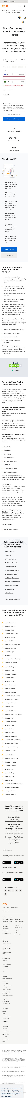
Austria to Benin (9, 630)
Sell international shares (7, 995)
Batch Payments (18, 927)
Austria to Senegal (10, 732)
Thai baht (9, 589)
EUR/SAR (5, 512)
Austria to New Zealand (12, 699)
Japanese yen (10, 559)
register (13, 108)
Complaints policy (6, 1016)
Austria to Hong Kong (11, 662)
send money (21, 425)
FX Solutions (5, 926)
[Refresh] (4, 60)
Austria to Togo (9, 769)
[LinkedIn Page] (9, 890)
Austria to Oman (9, 706)
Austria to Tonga (9, 773)
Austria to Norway (10, 703)
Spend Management (19, 921)
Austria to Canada (10, 637)
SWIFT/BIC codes (6, 960)
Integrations (17, 930)
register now (12, 425)
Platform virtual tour (6, 943)
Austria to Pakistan (10, 711)
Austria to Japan (9, 681)
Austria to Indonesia (10, 674)
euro (8, 555)
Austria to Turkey (10, 776)
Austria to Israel (9, 677)
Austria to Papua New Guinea (13, 714)
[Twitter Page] (13, 890)
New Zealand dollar (12, 581)
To (3, 78)
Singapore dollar (11, 585)
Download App (18, 934)
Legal (3, 1013)
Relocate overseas (6, 989)
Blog (3, 971)
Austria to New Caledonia (12, 696)
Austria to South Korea (11, 747)
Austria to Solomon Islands (12, 740)
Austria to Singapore (11, 736)
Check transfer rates (7, 978)
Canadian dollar (11, 574)
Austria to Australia (10, 623)
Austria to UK (9, 780)
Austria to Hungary (10, 667)
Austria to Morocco (10, 692)
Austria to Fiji (8, 655)
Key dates (4, 1028)
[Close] (21, 1086)
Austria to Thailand (10, 765)
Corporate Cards (6, 923)
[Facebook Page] (5, 890)
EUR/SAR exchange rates (11, 529)
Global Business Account (7, 919)
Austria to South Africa (11, 743)
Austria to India (9, 670)
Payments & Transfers (7, 921)
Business (4, 1)
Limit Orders (5, 931)
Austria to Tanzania (10, 762)
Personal (12, 1)
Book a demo (5, 911)
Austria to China (9, 641)
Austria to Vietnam (10, 794)
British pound (10, 566)
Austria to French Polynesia (13, 659)
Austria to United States (12, 787)
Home (3, 10)
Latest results (5, 1026)
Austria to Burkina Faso (11, 633)
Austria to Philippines (11, 721)
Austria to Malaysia (10, 685)
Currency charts (6, 958)
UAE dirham (10, 551)
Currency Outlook (6, 966)
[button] (14, 67)
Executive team (5, 1039)
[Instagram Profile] (5, 894)
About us (4, 1011)
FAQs (8, 907)
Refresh (23, 60)
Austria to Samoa (10, 729)
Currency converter (6, 946)
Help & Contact (14, 907)
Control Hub (17, 919)
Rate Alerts (4, 956)
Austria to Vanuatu (10, 791)
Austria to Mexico (10, 688)
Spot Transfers (5, 928)
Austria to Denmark (10, 648)
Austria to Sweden (10, 755)
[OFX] (5, 6)
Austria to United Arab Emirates (14, 784)
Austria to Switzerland (11, 758)
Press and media (6, 1003)
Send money (5, 981)
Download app (5, 983)
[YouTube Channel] (20, 890)
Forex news (5, 968)
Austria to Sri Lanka (10, 750)
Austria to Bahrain (10, 626)
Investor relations (6, 1031)
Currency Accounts (6, 933)
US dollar (9, 593)
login (9, 288)
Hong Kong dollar (12, 578)
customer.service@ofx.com (14, 821)
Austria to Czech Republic (12, 644)
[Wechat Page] (16, 890)
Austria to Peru (9, 718)
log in (18, 108)
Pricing (16, 932)
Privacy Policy (5, 1018)
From (4, 70)
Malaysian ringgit (12, 570)
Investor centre (5, 1024)
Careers (4, 1041)
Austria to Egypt (9, 652)
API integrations (5, 1001)
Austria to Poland (10, 725)
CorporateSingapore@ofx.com (14, 834)
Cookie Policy (8, 1096)
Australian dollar (11, 563)
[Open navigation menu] (24, 6)
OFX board (4, 1036)
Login (19, 6)
